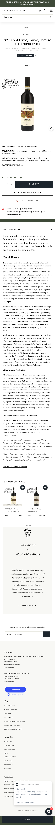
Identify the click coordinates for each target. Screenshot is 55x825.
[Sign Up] (46, 634)
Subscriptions (10, 709)
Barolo (35, 48)
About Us (8, 741)
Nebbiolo (16, 48)
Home (26, 27)
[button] (15, 689)
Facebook (8, 765)
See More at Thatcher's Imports (15, 467)
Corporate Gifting (12, 725)
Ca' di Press (27, 34)
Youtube (7, 768)
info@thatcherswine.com (12, 664)
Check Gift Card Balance (14, 721)
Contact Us (9, 745)
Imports (7, 713)
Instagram (8, 761)
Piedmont (26, 48)
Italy (8, 48)
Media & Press (10, 757)
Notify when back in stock (27, 192)
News (6, 753)
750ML (36, 50)
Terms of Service (11, 789)
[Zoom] (51, 128)
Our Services (9, 749)
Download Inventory (13, 729)
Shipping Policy (10, 785)
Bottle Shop (9, 705)
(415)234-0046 (9, 667)
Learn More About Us (27, 605)
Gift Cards (8, 717)
